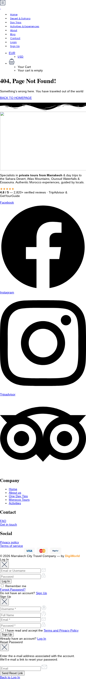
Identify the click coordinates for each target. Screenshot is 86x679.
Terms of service (11, 546)
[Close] (4, 564)
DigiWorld (72, 556)
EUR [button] (12, 53)
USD (21, 56)
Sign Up (15, 46)
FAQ (3, 521)
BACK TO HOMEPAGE (16, 98)
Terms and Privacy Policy (61, 630)
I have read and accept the (41, 630)
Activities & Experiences (24, 26)
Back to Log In (10, 677)
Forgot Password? (13, 589)
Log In (41, 638)
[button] (47, 62)
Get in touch (8, 524)
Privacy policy (9, 542)
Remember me (15, 586)
